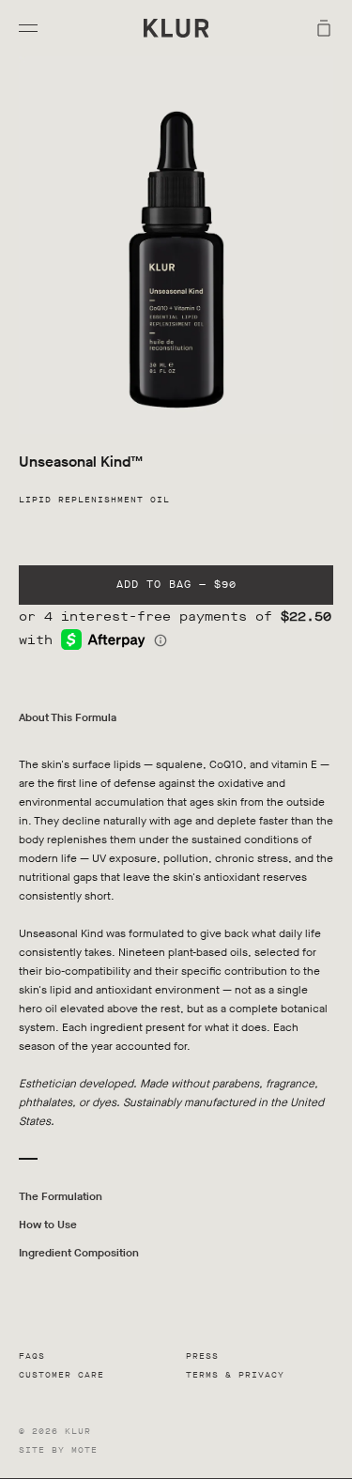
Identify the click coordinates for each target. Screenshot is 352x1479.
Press (202, 1356)
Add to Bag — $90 (176, 585)
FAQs (32, 1356)
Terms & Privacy (235, 1374)
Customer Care (61, 1374)
